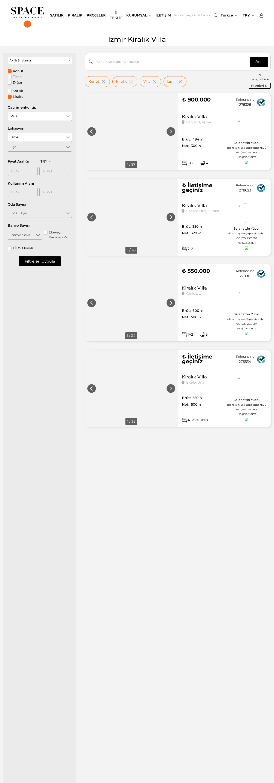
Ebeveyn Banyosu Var (59, 234)
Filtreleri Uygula (40, 261)
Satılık (18, 91)
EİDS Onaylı (23, 248)
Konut (18, 71)
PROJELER (96, 15)
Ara (258, 61)
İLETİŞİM (163, 15)
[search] (215, 15)
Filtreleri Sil (259, 86)
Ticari (17, 77)
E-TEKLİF (116, 15)
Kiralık (18, 97)
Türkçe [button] (227, 15)
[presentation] (91, 131)
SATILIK (57, 15)
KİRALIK (75, 15)
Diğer (17, 83)
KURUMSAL (136, 15)
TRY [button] (246, 15)
